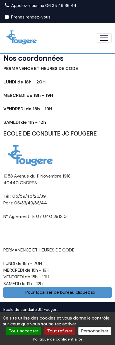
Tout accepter (24, 331)
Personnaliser (95, 331)
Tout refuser (60, 331)
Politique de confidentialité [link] (57, 339)
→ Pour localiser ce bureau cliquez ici (57, 292)
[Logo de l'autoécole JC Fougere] (31, 155)
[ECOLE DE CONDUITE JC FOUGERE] (22, 37)
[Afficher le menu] (104, 38)
